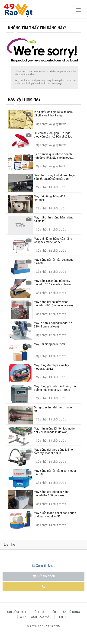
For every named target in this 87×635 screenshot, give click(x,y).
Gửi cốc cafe (17, 612)
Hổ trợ (38, 612)
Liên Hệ (62, 617)
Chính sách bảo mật (35, 617)
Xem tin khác (45, 566)
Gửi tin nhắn (46, 576)
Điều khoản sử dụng (65, 612)
